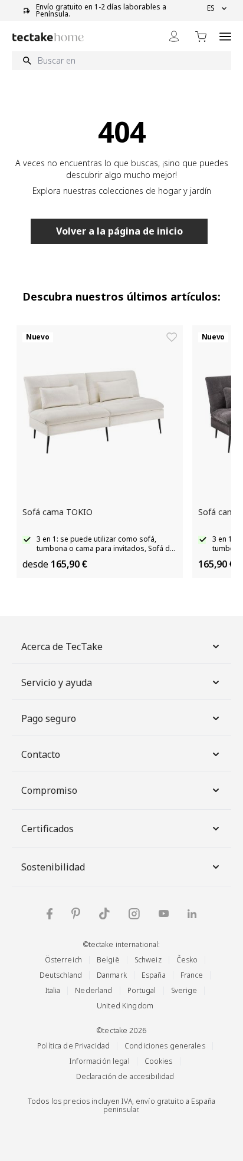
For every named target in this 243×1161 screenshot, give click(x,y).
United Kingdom (125, 1006)
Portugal (141, 990)
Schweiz (148, 960)
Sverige (184, 990)
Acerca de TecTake (62, 646)
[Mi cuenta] (174, 36)
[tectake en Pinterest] (75, 913)
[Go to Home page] (48, 37)
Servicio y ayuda (56, 682)
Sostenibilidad (53, 866)
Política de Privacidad (73, 1046)
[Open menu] (225, 36)
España (154, 975)
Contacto (40, 754)
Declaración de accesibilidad (125, 1076)
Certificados (47, 828)
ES (211, 8)
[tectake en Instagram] (134, 913)
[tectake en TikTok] (104, 913)
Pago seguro (48, 718)
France (191, 975)
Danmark (112, 975)
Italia (53, 990)
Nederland (93, 990)
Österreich (63, 960)
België (108, 960)
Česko (187, 960)
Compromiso (49, 790)
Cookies (159, 1061)
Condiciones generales (164, 1046)
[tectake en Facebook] (49, 913)
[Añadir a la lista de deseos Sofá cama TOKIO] (171, 337)
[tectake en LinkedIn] (192, 913)
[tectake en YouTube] (164, 913)
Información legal (99, 1061)
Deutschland (61, 975)
